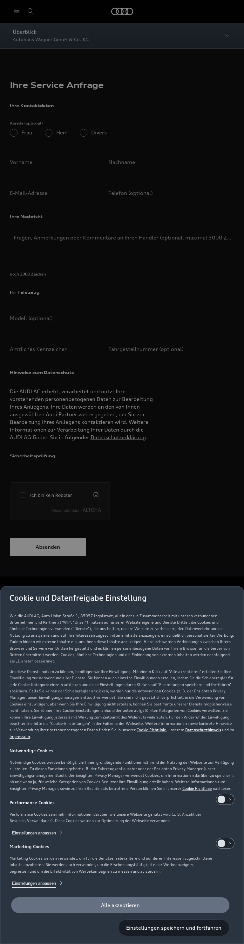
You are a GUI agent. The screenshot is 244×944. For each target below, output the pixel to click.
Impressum (20, 736)
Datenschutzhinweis (203, 729)
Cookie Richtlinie (151, 729)
